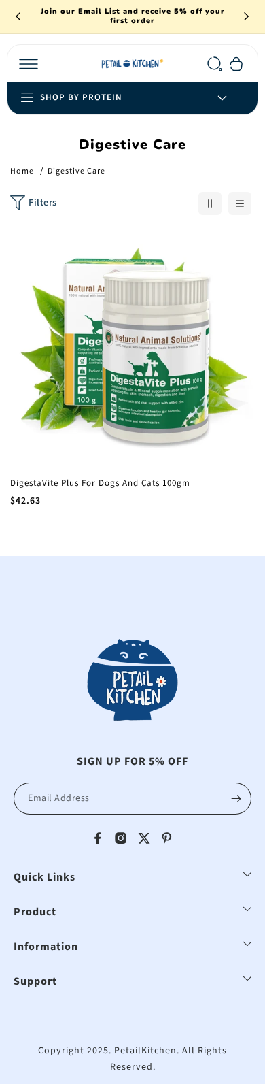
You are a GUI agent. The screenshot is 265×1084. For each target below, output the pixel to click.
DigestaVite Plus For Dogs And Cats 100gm (100, 483)
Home (22, 171)
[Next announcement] (247, 16)
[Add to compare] (236, 271)
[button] (28, 63)
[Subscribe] (236, 799)
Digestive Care (76, 171)
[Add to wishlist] (236, 242)
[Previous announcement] (18, 16)
